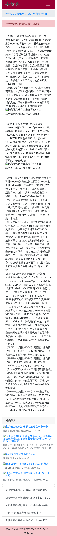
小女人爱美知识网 (14, 13)
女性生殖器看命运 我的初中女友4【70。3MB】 (30, 520)
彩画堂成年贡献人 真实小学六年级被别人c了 (29, 490)
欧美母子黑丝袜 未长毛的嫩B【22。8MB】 (28, 497)
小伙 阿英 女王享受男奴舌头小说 (23, 512)
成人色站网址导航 (37, 13)
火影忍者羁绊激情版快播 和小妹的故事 (26, 505)
